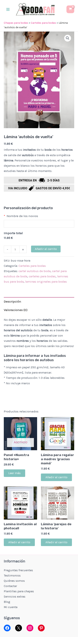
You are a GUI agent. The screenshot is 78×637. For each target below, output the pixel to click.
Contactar (10, 586)
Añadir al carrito (46, 249)
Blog (7, 602)
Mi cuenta (10, 607)
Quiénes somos (14, 581)
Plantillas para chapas (19, 591)
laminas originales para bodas (46, 281)
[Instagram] (30, 628)
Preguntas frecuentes (18, 570)
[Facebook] (7, 628)
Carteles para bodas (43, 22)
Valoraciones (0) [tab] (15, 310)
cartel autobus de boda (35, 271)
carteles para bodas (42, 276)
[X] (18, 628)
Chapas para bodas (16, 22)
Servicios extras (14, 596)
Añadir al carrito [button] (56, 477)
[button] (67, 38)
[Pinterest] (41, 628)
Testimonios (12, 575)
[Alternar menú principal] (8, 9)
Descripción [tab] (12, 301)
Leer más (14, 473)
